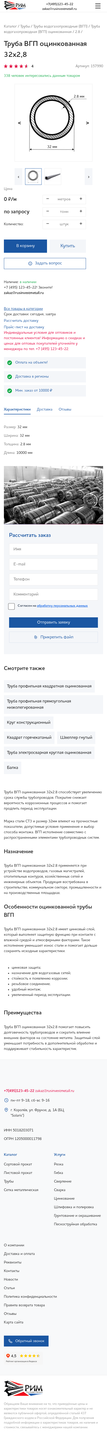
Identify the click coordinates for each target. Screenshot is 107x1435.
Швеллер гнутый (76, 738)
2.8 (77, 32)
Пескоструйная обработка (75, 1224)
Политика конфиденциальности (30, 1297)
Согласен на (53, 605)
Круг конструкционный (28, 723)
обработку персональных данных (62, 605)
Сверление (62, 1181)
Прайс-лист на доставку (24, 327)
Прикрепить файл (57, 637)
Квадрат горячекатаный (29, 738)
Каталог (10, 26)
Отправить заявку (53, 622)
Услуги (59, 1155)
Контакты (11, 1271)
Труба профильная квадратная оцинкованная (49, 686)
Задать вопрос (48, 263)
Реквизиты (12, 1262)
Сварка (59, 1190)
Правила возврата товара (24, 1305)
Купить (68, 246)
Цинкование (64, 1198)
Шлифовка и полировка (74, 1207)
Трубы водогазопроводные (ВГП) (60, 26)
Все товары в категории (23, 309)
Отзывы (10, 1314)
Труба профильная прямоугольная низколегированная (39, 704)
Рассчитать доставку (21, 321)
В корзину (25, 246)
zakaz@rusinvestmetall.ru (59, 9)
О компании (14, 1245)
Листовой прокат (18, 1173)
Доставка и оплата (19, 1254)
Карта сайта (13, 1322)
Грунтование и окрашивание (77, 1216)
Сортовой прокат (18, 1164)
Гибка (58, 1173)
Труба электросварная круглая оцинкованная (49, 753)
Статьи (9, 1288)
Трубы (25, 26)
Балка (12, 768)
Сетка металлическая (21, 1190)
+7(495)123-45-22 (59, 4)
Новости (11, 1279)
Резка (58, 1164)
